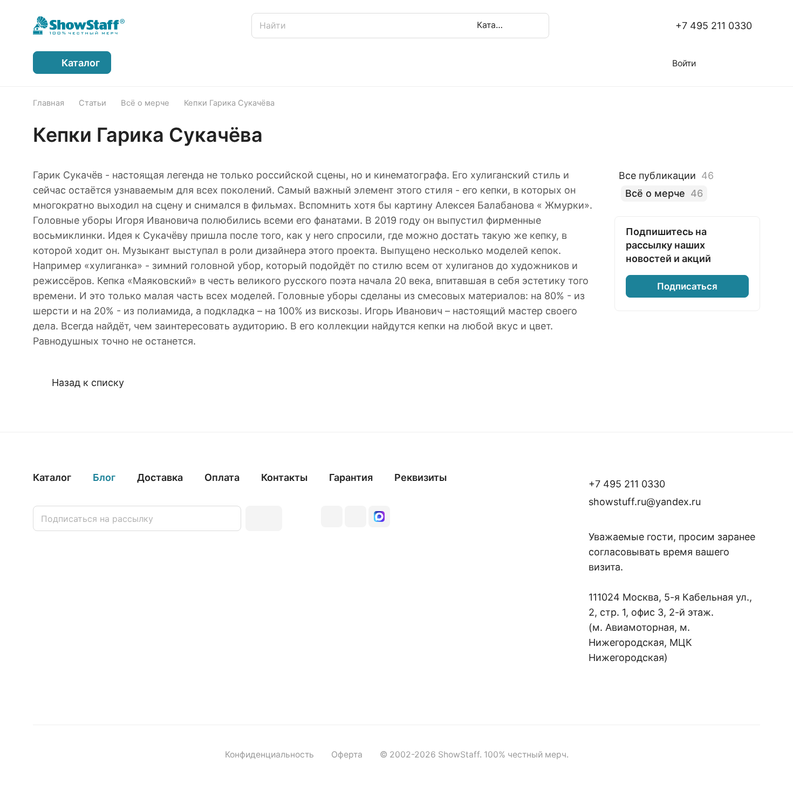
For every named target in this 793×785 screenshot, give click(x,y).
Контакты (284, 477)
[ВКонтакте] (332, 516)
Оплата (222, 477)
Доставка (160, 477)
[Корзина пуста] (754, 62)
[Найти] (535, 25)
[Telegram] (355, 516)
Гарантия (351, 477)
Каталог (52, 477)
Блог (104, 477)
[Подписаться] (263, 518)
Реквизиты (420, 477)
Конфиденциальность (269, 754)
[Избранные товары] (722, 62)
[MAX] (379, 516)
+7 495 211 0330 (713, 25)
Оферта (347, 754)
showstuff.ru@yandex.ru (645, 501)
